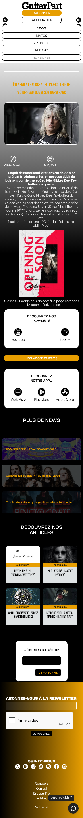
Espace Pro (41, 793)
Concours (41, 784)
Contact (41, 788)
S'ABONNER (41, 13)
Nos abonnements (41, 358)
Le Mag (41, 798)
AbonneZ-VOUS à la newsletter (41, 650)
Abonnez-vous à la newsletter (41, 698)
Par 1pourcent (41, 807)
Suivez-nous (41, 761)
